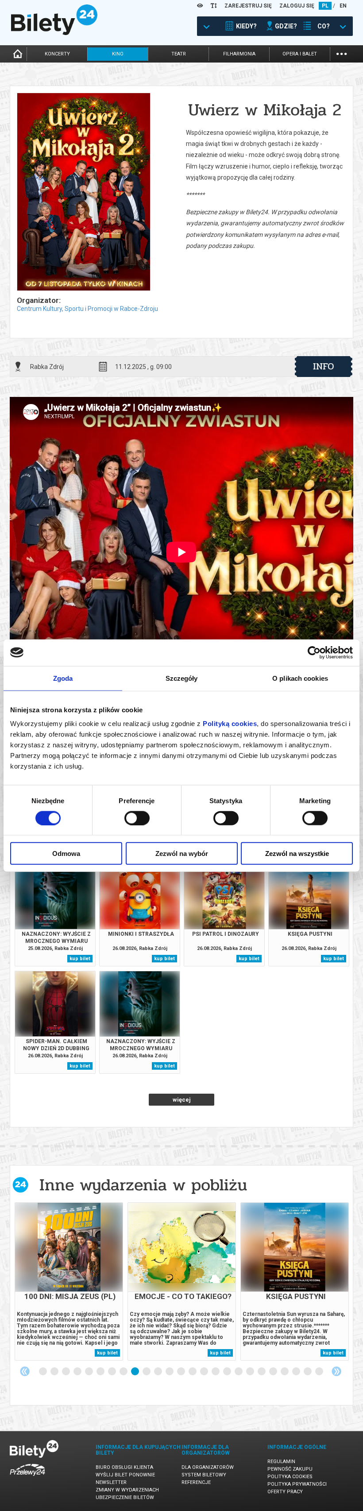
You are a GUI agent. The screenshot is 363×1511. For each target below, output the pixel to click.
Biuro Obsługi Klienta (124, 1467)
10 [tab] (147, 1371)
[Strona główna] (54, 32)
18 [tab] (239, 1371)
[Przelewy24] (27, 1477)
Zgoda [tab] (63, 678)
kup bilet (80, 959)
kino (118, 54)
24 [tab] (308, 1371)
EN (343, 6)
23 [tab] (296, 1371)
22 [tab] (285, 1371)
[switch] (137, 818)
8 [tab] (124, 1371)
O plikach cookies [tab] (300, 678)
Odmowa (66, 853)
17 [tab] (227, 1371)
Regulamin (281, 1461)
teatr (178, 54)
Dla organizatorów (208, 1467)
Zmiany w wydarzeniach (127, 1490)
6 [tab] (101, 1371)
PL (325, 6)
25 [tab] (319, 1371)
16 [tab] (216, 1371)
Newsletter (111, 1482)
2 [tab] (54, 1371)
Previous (25, 1371)
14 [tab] (193, 1371)
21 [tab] (273, 1371)
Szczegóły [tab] (182, 678)
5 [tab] (89, 1371)
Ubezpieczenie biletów (125, 1497)
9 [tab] (135, 1371)
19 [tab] (250, 1371)
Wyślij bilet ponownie (125, 1475)
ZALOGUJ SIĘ (296, 6)
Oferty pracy (285, 1492)
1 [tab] (43, 1371)
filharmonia (239, 54)
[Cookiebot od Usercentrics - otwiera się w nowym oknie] (314, 652)
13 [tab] (181, 1371)
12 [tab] (170, 1371)
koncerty (57, 54)
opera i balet (299, 54)
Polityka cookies (290, 1477)
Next (336, 1371)
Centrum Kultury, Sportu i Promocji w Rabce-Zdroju (87, 308)
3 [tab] (66, 1371)
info (323, 366)
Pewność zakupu (290, 1469)
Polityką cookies (230, 723)
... (342, 53)
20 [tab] (262, 1371)
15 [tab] (204, 1371)
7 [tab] (112, 1371)
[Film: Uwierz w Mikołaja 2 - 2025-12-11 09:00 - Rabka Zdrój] (83, 192)
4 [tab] (77, 1371)
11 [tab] (158, 1371)
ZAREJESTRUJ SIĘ (248, 6)
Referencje (196, 1482)
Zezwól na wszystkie (297, 853)
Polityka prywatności (297, 1484)
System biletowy (204, 1475)
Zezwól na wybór (181, 853)
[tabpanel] (69, 1281)
